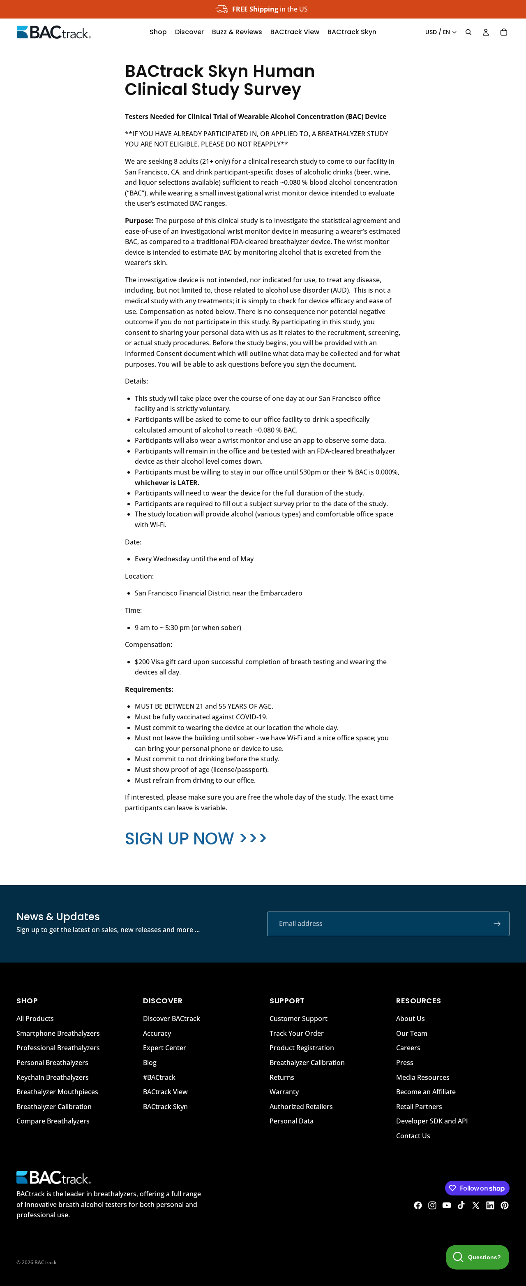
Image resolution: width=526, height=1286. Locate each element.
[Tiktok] (461, 1205)
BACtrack (46, 1262)
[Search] (468, 32)
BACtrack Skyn (165, 1106)
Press (404, 1062)
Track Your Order (297, 1032)
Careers (408, 1047)
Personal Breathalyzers (52, 1062)
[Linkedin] (490, 1205)
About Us (410, 1018)
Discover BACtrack (171, 1018)
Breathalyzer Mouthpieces (57, 1091)
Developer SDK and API (432, 1121)
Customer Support (299, 1018)
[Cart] (504, 32)
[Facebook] (418, 1205)
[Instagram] (432, 1205)
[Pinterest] (505, 1205)
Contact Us (413, 1135)
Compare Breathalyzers (53, 1121)
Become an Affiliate (426, 1091)
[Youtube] (447, 1205)
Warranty (284, 1091)
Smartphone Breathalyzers (58, 1032)
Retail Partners (419, 1106)
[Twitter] (476, 1205)
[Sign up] (497, 924)
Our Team (411, 1032)
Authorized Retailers (301, 1106)
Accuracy (157, 1032)
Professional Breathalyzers (58, 1047)
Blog (150, 1062)
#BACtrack (159, 1076)
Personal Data (292, 1121)
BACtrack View (165, 1091)
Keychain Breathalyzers (52, 1076)
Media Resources (423, 1076)
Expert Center (164, 1047)
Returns (282, 1076)
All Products (35, 1018)
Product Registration (302, 1047)
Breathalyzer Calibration (54, 1106)
